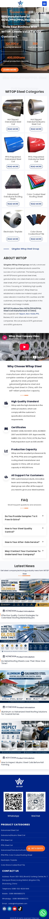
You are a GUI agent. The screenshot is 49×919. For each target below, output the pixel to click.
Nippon (22, 314)
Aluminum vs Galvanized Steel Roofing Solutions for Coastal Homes (24, 712)
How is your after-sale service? (22, 542)
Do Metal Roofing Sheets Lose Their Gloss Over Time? (23, 662)
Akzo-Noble (30, 314)
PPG (37, 314)
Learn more (9, 69)
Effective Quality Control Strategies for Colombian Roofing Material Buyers (19, 616)
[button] (44, 3)
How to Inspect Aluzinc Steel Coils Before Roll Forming (22, 763)
